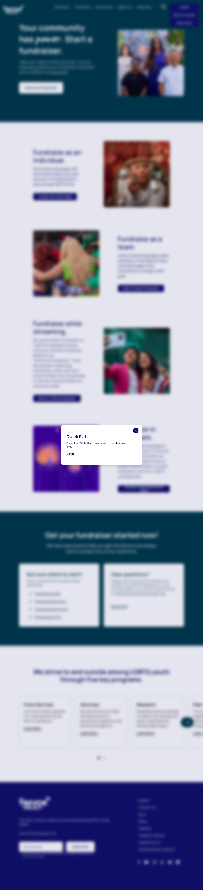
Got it (70, 454)
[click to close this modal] (135, 430)
